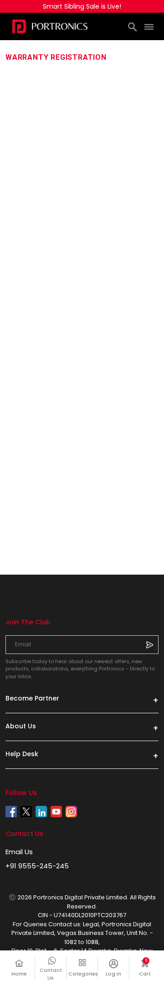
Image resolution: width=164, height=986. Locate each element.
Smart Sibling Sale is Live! (82, 6)
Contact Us (51, 973)
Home (19, 973)
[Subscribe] (149, 644)
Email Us (19, 851)
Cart (149, 968)
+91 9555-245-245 (37, 866)
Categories (82, 973)
